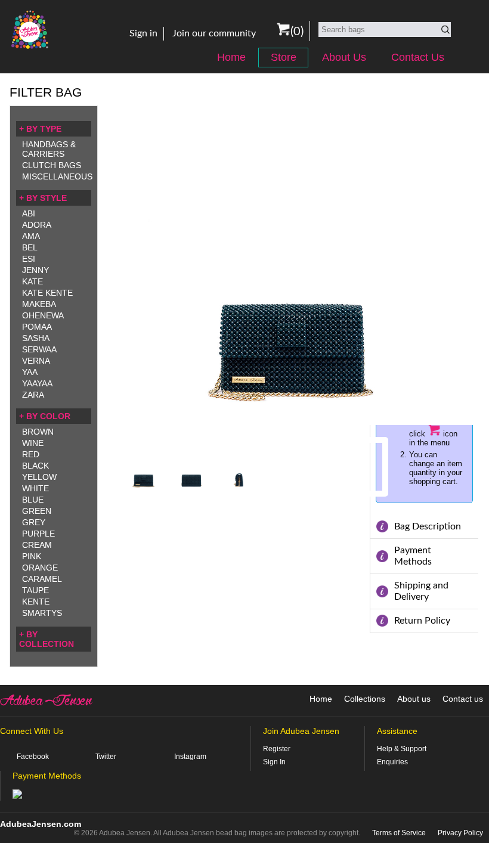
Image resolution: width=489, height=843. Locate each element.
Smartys (42, 613)
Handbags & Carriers (49, 149)
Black (35, 465)
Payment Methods (413, 556)
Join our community (214, 33)
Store (283, 57)
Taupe (35, 590)
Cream (37, 545)
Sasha (35, 338)
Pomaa (37, 326)
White (35, 488)
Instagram (190, 756)
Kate (32, 281)
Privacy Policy (460, 833)
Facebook (33, 756)
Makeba (39, 304)
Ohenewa (43, 315)
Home (231, 57)
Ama (31, 236)
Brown (38, 431)
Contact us (462, 698)
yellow (39, 477)
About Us (344, 57)
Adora (36, 225)
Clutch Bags (51, 165)
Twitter (105, 756)
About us (414, 698)
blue (33, 499)
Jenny (35, 270)
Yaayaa (37, 383)
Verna (36, 360)
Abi (28, 213)
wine (33, 443)
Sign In (274, 762)
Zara (33, 394)
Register (276, 749)
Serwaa (39, 349)
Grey (33, 522)
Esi (28, 259)
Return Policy (422, 620)
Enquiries (392, 762)
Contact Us (417, 57)
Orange (40, 567)
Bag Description (427, 526)
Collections (364, 698)
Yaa (30, 372)
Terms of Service (399, 833)
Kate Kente (47, 292)
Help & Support (401, 749)
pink (31, 556)
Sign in (143, 33)
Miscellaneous (57, 176)
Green (36, 511)
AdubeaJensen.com (40, 824)
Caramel (42, 579)
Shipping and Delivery (421, 591)
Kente (35, 601)
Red (30, 454)
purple (38, 533)
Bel (30, 247)
